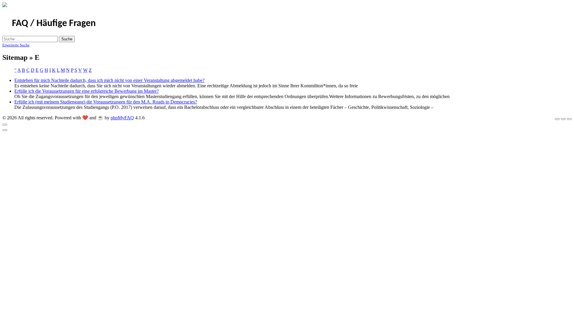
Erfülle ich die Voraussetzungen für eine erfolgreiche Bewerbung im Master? (86, 91)
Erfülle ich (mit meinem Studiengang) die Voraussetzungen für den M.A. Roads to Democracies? (105, 101)
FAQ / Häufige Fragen (54, 23)
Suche (66, 39)
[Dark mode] (563, 119)
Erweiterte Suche (16, 45)
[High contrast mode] (569, 119)
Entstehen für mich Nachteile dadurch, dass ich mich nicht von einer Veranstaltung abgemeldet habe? (109, 80)
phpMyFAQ (122, 117)
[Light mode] (557, 119)
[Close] (4, 125)
